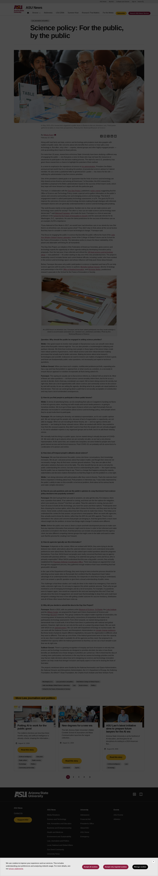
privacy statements (16, 869)
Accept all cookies (91, 867)
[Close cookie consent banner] (153, 861)
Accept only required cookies (116, 867)
